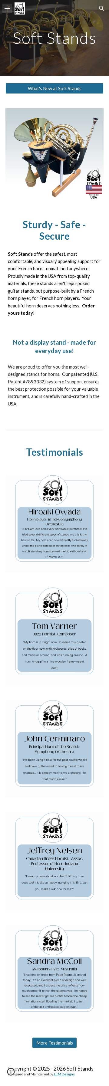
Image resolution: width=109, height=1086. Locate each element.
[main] (54, 37)
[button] (7, 8)
